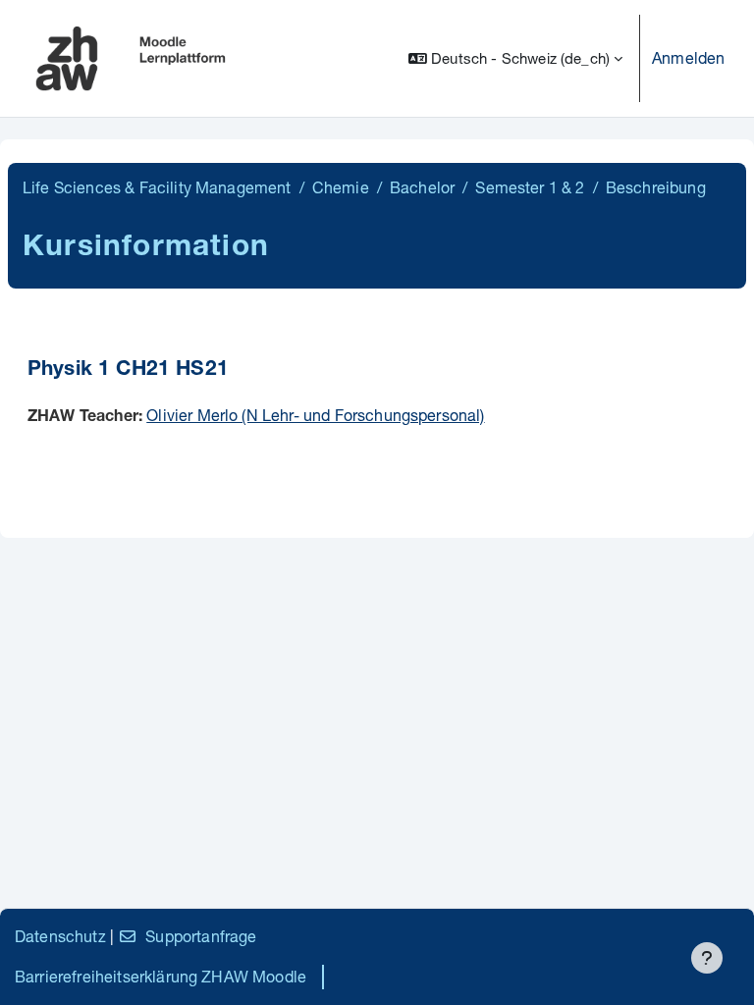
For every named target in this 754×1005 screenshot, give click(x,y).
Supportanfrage (200, 935)
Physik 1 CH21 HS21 (128, 370)
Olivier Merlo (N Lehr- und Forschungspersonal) (315, 414)
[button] (515, 58)
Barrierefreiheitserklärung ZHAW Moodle (160, 976)
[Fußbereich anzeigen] (707, 958)
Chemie (340, 187)
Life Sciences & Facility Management (157, 187)
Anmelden (688, 57)
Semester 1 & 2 (529, 187)
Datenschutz (60, 935)
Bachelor (422, 187)
